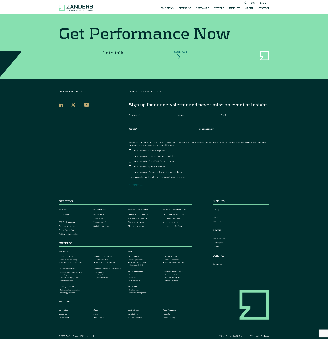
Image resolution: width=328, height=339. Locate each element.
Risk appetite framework (138, 262)
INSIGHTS (234, 8)
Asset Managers (169, 310)
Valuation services (171, 280)
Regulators (167, 314)
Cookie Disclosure (240, 336)
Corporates (63, 310)
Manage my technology (172, 226)
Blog (214, 213)
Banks (96, 310)
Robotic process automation (105, 262)
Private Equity (133, 314)
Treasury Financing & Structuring (107, 269)
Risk (130, 251)
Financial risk (134, 275)
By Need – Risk (100, 209)
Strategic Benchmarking (68, 260)
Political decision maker (68, 234)
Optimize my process (171, 218)
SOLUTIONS (167, 8)
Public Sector (98, 318)
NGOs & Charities (135, 318)
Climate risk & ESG (136, 265)
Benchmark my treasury (138, 214)
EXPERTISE (185, 8)
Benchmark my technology (173, 214)
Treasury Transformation (69, 286)
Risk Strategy (133, 256)
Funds (95, 314)
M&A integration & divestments (71, 262)
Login (263, 3)
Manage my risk (99, 222)
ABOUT (249, 8)
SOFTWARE (202, 8)
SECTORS (219, 8)
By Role (62, 209)
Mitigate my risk (99, 218)
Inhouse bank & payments (69, 277)
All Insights (217, 209)
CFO (60, 218)
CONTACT (263, 8)
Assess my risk (99, 214)
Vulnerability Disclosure (259, 336)
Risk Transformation (171, 256)
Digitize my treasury (136, 222)
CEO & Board (64, 214)
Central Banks (133, 310)
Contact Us (217, 264)
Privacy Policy (225, 336)
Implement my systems (172, 222)
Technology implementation (70, 290)
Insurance (63, 314)
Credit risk (132, 277)
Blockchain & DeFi (101, 260)
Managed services (66, 280)
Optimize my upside (101, 226)
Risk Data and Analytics (173, 271)
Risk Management (135, 271)
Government (64, 318)
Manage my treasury (136, 226)
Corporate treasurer (67, 226)
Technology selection (67, 292)
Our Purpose (218, 242)
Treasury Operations (67, 269)
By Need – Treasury (138, 209)
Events (215, 217)
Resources (217, 221)
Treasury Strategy (66, 256)
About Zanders (219, 239)
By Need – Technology (174, 209)
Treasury (64, 251)
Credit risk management (137, 292)
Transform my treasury (137, 218)
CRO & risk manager (67, 222)
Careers (216, 246)
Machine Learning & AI (173, 277)
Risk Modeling (133, 286)
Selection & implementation (174, 262)
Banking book (134, 290)
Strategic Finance (101, 275)
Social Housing (169, 318)
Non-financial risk (135, 280)
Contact (181, 51)
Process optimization (172, 260)
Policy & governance (136, 260)
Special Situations (101, 277)
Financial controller (66, 230)
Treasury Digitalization (103, 256)
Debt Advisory (100, 272)
